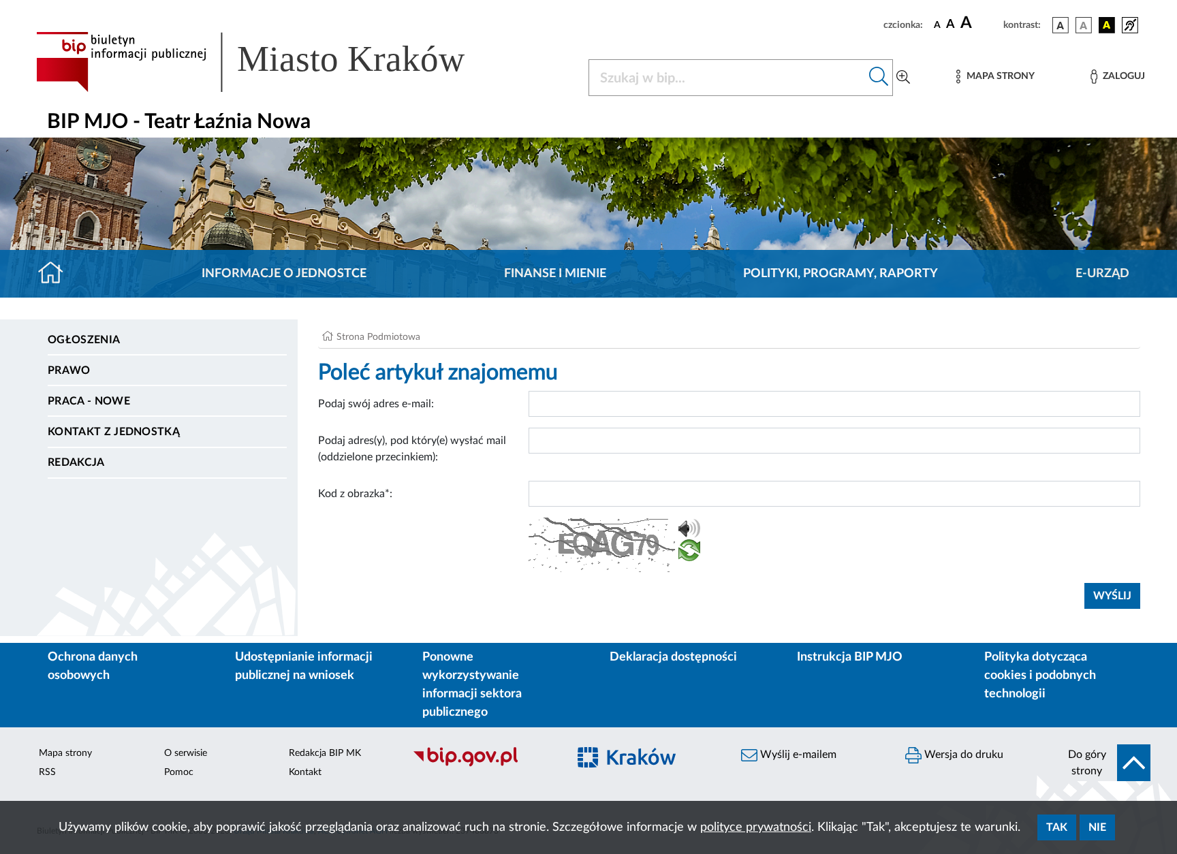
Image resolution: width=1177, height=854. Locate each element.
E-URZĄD (1102, 274)
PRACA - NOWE (89, 401)
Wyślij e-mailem (796, 754)
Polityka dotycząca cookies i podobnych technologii (1040, 675)
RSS (47, 772)
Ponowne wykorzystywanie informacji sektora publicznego (472, 684)
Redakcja (76, 462)
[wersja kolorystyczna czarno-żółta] (1107, 25)
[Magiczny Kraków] (647, 765)
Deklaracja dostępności (673, 657)
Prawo (69, 370)
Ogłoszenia (84, 339)
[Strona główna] (56, 273)
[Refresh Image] (689, 553)
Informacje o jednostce (284, 274)
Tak (1056, 827)
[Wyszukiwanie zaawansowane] (903, 77)
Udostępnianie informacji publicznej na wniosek (304, 666)
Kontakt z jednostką (114, 431)
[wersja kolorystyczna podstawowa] (1060, 25)
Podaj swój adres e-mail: (376, 403)
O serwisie (185, 753)
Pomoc (178, 772)
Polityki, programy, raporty (840, 274)
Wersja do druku (962, 754)
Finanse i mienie (555, 274)
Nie (1097, 827)
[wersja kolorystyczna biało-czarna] (1083, 25)
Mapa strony (65, 753)
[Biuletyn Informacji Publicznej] (483, 764)
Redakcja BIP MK (325, 753)
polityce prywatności (755, 827)
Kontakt (305, 772)
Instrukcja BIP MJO (850, 657)
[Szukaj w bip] (879, 77)
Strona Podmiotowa (378, 337)
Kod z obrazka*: (355, 493)
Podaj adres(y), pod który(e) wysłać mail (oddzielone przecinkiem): (412, 448)
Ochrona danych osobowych (93, 666)
